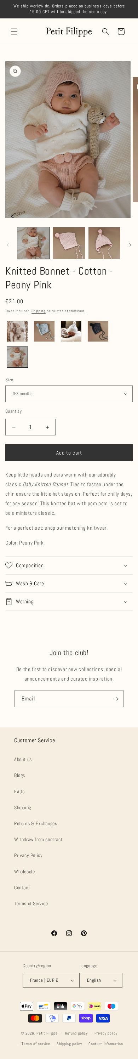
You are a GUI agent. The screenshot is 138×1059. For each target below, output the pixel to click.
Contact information (105, 1043)
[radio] (17, 331)
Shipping (38, 311)
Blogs (19, 775)
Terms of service (36, 1043)
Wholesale (24, 871)
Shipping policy (69, 1043)
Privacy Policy (28, 855)
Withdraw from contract (38, 839)
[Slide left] (8, 245)
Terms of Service (31, 903)
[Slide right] (130, 245)
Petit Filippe (46, 1032)
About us (23, 759)
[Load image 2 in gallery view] (69, 243)
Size (9, 380)
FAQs (19, 791)
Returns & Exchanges (35, 823)
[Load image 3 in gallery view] (104, 243)
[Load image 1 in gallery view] (33, 243)
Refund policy (76, 1033)
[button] (14, 31)
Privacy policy (105, 1033)
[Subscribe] (115, 699)
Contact (22, 887)
